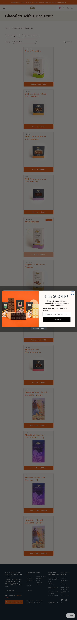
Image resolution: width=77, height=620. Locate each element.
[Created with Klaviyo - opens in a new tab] (39, 328)
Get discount (57, 319)
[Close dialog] (72, 293)
